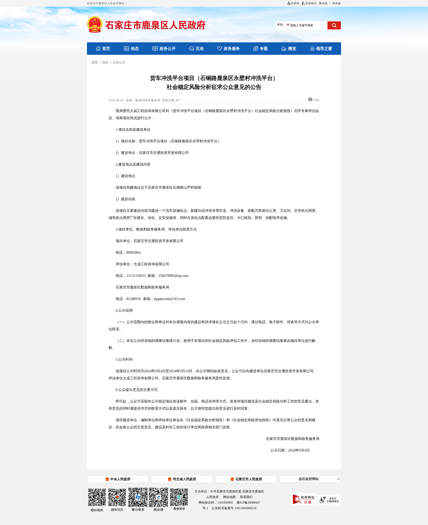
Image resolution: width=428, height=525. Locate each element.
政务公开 (168, 48)
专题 (264, 48)
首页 (106, 48)
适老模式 (311, 3)
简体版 (336, 3)
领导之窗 (324, 48)
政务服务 (232, 48)
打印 (316, 100)
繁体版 (323, 3)
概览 (292, 48)
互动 (200, 48)
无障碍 (295, 3)
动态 (135, 48)
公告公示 (119, 62)
